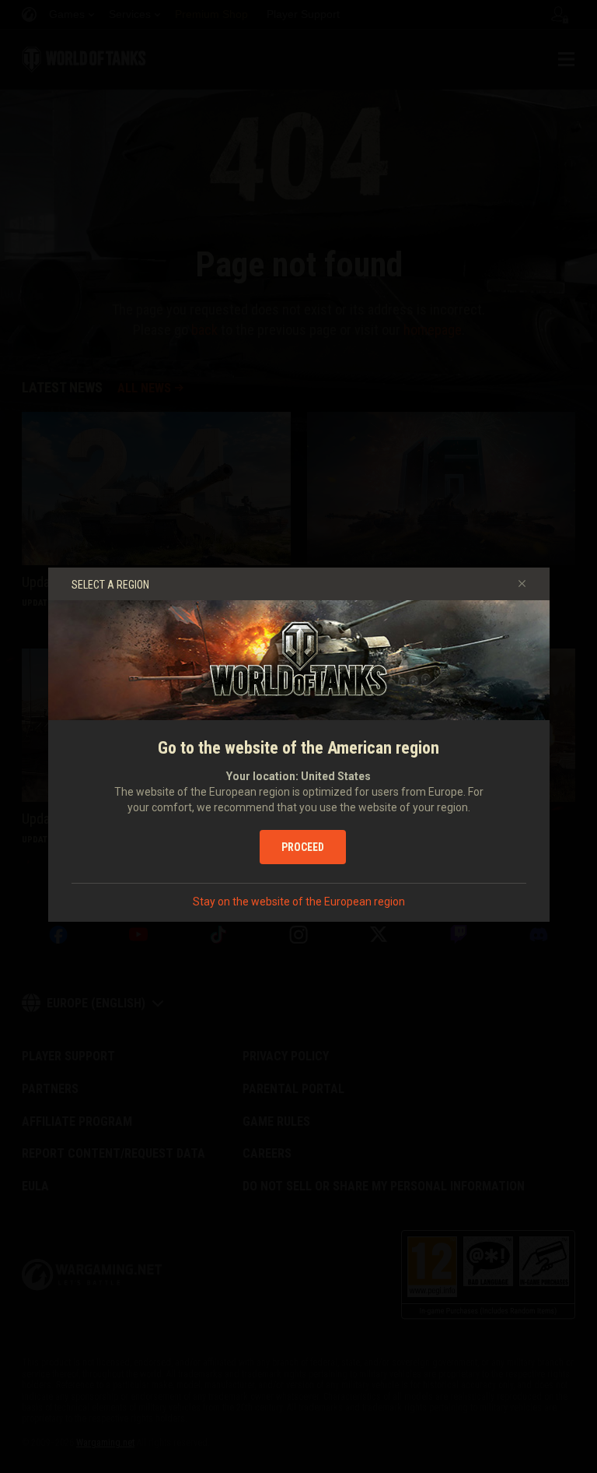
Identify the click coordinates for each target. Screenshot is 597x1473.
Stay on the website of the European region (299, 901)
